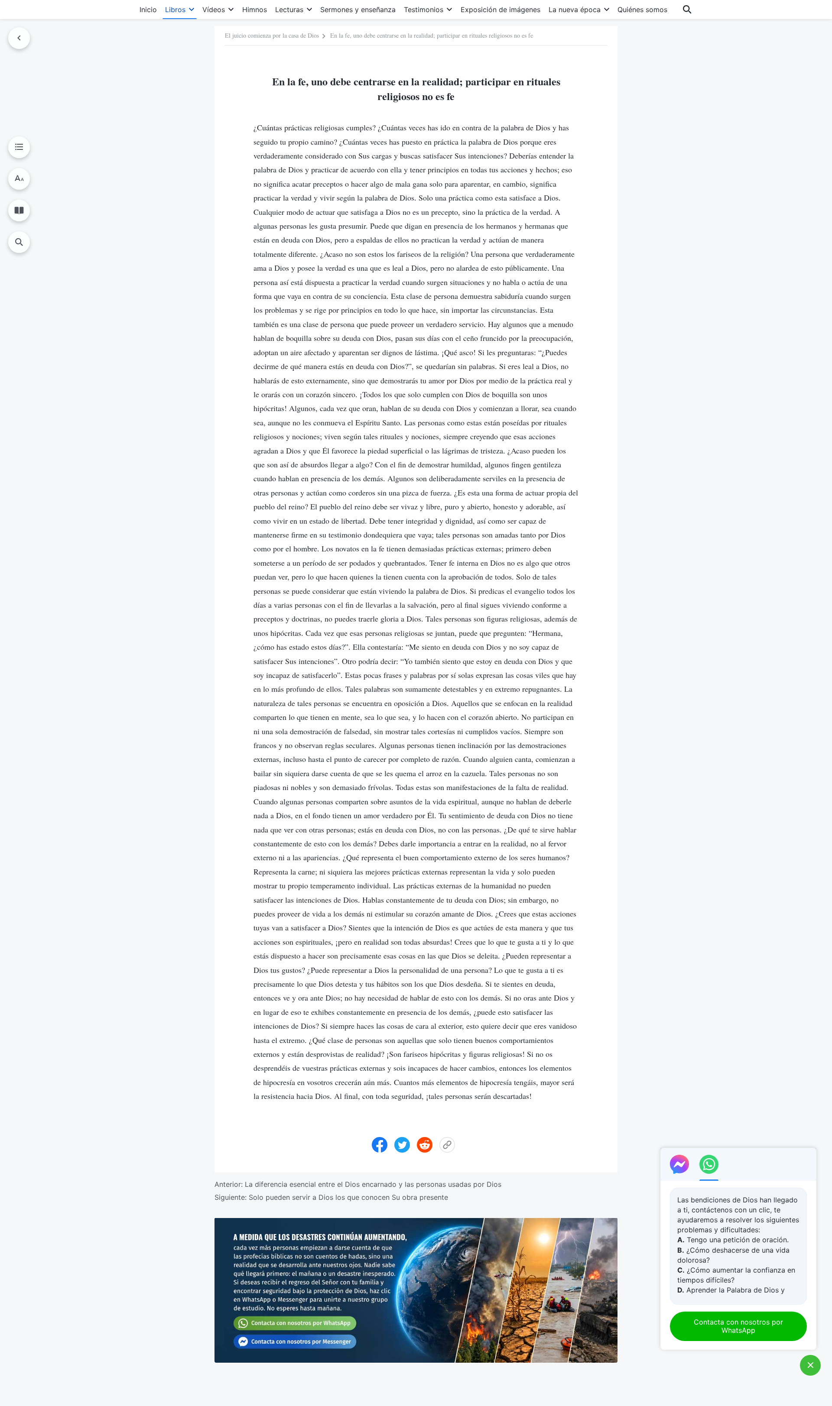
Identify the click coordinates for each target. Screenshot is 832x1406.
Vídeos (213, 9)
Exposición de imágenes (500, 9)
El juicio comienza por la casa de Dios (272, 35)
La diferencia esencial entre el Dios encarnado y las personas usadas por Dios (373, 1184)
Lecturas (289, 9)
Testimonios (423, 9)
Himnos (254, 9)
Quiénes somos (642, 9)
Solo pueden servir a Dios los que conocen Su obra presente (348, 1197)
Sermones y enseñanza (358, 9)
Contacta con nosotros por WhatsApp (738, 1326)
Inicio (148, 9)
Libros (175, 9)
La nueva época (575, 9)
